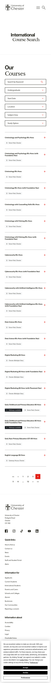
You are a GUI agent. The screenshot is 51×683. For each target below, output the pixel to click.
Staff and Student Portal (13, 560)
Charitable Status (11, 638)
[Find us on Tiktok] (21, 531)
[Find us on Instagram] (14, 531)
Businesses (9, 601)
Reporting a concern (12, 609)
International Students (13, 586)
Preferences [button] (34, 662)
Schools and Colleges (12, 593)
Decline (25, 673)
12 (28, 481)
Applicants (8, 578)
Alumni (7, 597)
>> (38, 481)
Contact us (8, 549)
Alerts (7, 564)
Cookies (7, 626)
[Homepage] (14, 8)
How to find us (10, 545)
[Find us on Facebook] (6, 531)
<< (13, 476)
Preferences (25, 678)
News (7, 552)
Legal (7, 634)
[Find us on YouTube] (29, 531)
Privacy (7, 630)
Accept (25, 668)
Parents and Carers (11, 589)
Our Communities (11, 605)
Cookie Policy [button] (23, 660)
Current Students (11, 582)
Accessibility (9, 622)
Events (7, 556)
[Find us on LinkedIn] (37, 531)
